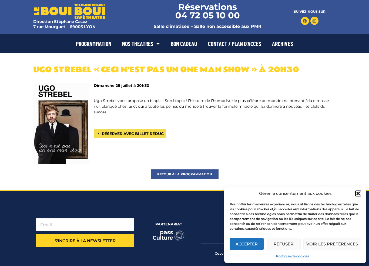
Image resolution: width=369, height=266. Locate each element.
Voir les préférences (332, 244)
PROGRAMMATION (93, 43)
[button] (358, 193)
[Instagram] (314, 21)
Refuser (283, 244)
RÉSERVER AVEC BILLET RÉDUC (133, 133)
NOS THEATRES (137, 43)
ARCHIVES (282, 43)
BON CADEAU (184, 43)
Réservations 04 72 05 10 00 (207, 11)
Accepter (247, 244)
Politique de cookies (292, 256)
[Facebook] (305, 21)
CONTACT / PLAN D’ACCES (234, 43)
